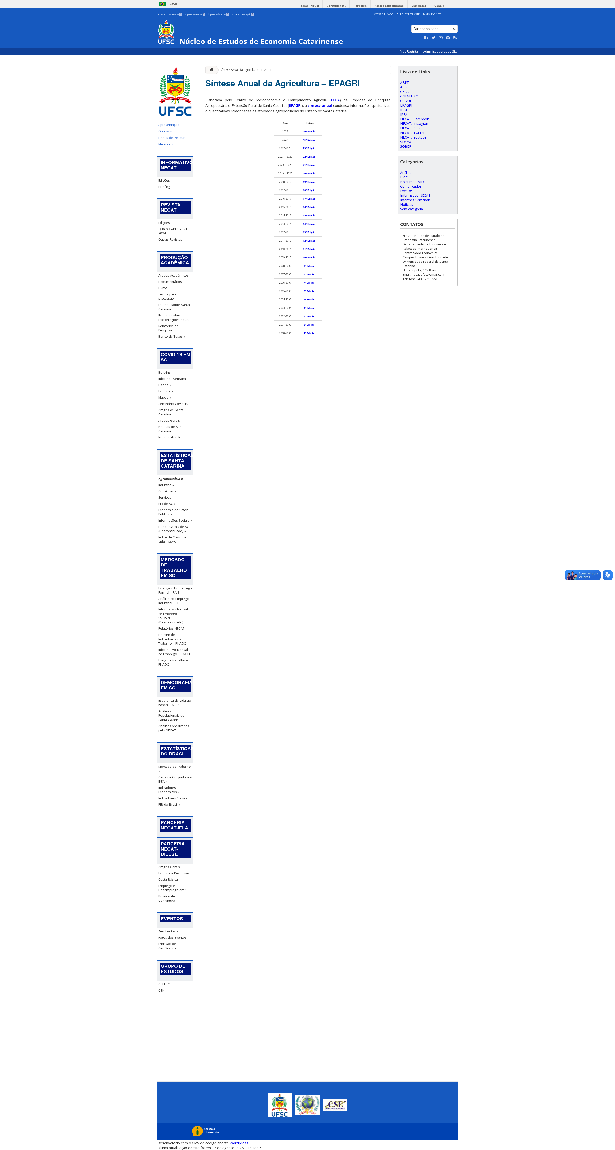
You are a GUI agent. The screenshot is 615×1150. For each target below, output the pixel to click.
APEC (404, 87)
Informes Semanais (173, 379)
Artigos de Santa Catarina (171, 412)
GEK (161, 990)
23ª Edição (309, 148)
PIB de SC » (167, 503)
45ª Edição (309, 139)
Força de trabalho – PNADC (173, 662)
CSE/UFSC (408, 100)
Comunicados (411, 186)
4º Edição (309, 308)
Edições (164, 180)
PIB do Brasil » (169, 804)
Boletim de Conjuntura (166, 898)
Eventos (172, 918)
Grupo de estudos (173, 969)
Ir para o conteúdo (169, 14)
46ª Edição (309, 131)
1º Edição (309, 333)
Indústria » (166, 485)
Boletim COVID (412, 181)
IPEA (403, 114)
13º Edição (309, 232)
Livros (162, 288)
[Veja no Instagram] (448, 38)
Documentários (170, 282)
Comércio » (167, 491)
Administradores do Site (440, 51)
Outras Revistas (170, 239)
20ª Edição (309, 173)
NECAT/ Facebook (414, 119)
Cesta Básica (168, 879)
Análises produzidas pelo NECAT (173, 728)
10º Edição (309, 257)
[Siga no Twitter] (434, 38)
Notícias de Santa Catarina (171, 429)
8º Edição (309, 274)
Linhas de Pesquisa (173, 137)
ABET (404, 82)
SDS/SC (406, 142)
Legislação (419, 6)
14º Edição (309, 223)
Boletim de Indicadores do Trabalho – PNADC (172, 639)
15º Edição (309, 215)
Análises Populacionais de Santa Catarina (171, 715)
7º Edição (309, 282)
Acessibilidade (383, 14)
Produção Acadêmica (175, 260)
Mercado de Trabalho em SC (174, 567)
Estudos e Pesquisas (174, 873)
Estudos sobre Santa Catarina (174, 307)
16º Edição (309, 207)
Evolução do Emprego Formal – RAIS (175, 590)
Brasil (172, 4)
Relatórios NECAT (171, 628)
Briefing (164, 186)
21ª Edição (309, 165)
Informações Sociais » (175, 520)
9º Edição (309, 266)
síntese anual (320, 105)
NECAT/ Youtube (413, 137)
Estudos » (165, 391)
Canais (439, 6)
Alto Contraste (408, 14)
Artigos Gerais (169, 420)
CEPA (335, 99)
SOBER (405, 146)
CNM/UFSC (409, 96)
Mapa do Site (432, 14)
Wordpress (239, 1142)
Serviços (164, 497)
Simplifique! (310, 6)
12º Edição (309, 240)
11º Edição (309, 249)
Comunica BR (336, 6)
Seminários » (168, 931)
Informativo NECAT (176, 165)
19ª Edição (309, 181)
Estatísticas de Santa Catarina (176, 461)
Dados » (164, 385)
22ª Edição (309, 156)
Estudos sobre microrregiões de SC (174, 317)
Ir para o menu (195, 14)
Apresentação (168, 124)
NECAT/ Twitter (412, 132)
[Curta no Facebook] (426, 38)
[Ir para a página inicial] (210, 70)
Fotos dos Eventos (172, 937)
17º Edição (309, 198)
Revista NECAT (171, 207)
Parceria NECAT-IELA (174, 825)
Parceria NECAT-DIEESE (173, 849)
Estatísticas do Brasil (176, 751)
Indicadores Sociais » (174, 798)
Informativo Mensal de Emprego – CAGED (174, 651)
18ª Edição (309, 190)
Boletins (164, 372)
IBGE (404, 110)
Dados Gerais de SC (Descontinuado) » (173, 528)
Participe (360, 6)
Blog (403, 177)
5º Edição (309, 299)
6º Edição (309, 291)
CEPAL (405, 91)
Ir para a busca (218, 14)
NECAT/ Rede (410, 128)
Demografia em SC (176, 685)
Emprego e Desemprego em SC (174, 887)
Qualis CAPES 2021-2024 (173, 231)
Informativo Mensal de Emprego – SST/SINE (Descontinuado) (173, 615)
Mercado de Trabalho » (174, 768)
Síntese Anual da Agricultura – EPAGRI (246, 70)
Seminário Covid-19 (173, 404)
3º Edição (309, 316)
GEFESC (164, 984)
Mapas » (164, 397)
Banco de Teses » (171, 336)
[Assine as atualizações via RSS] (455, 38)
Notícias (406, 204)
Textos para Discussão (167, 296)
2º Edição (309, 324)
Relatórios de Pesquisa (168, 328)
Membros (165, 144)
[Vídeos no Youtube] (441, 38)
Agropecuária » (170, 478)
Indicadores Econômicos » (168, 789)
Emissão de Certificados (167, 946)
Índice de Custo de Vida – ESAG (172, 539)
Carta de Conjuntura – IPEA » (175, 779)
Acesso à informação (389, 6)
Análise (405, 172)
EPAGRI (295, 105)
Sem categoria (411, 209)
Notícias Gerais (169, 437)
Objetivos (165, 131)
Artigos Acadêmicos (173, 275)
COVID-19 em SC (175, 357)
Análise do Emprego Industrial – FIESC (173, 600)
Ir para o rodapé (242, 14)
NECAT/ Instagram (414, 123)
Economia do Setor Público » (173, 512)
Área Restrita (409, 51)
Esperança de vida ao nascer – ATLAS (174, 702)
